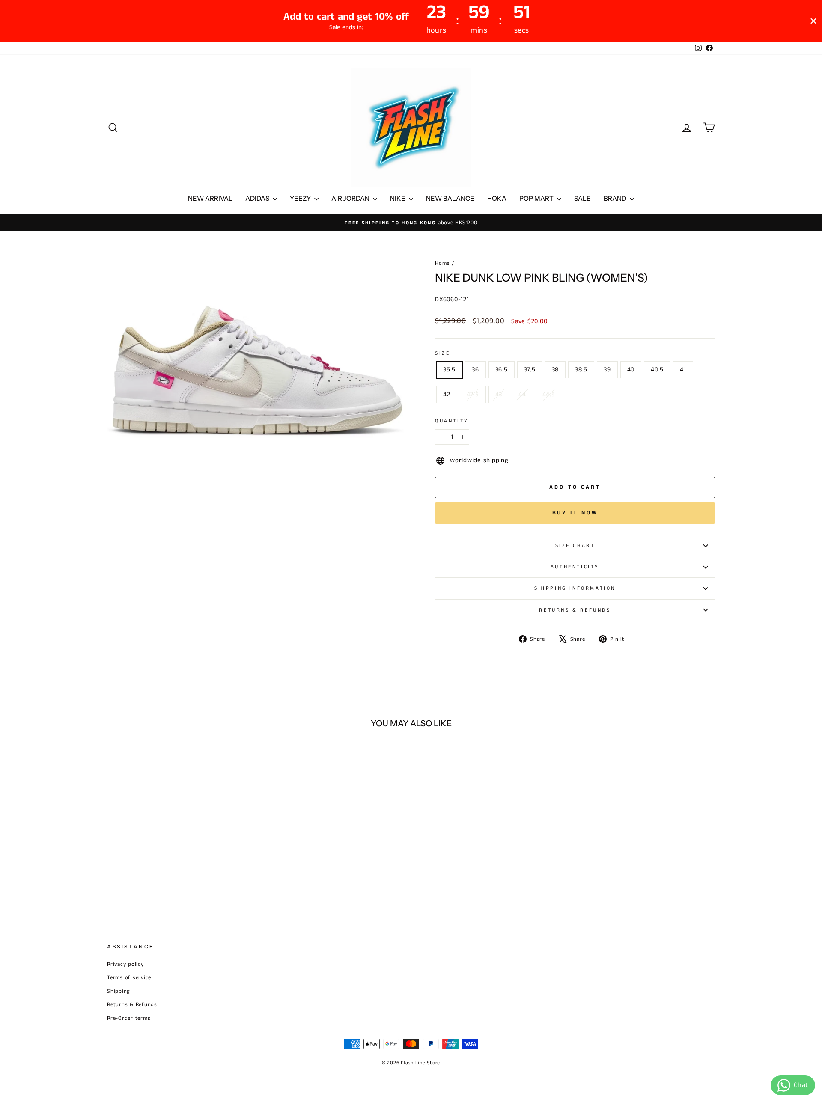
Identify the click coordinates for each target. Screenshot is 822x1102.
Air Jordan (351, 198)
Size (442, 353)
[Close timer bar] (813, 21)
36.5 (501, 369)
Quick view (180, 836)
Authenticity (575, 566)
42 (446, 394)
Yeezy (301, 198)
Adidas (258, 198)
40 (631, 369)
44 (522, 394)
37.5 (530, 369)
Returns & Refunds (575, 610)
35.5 (449, 369)
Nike (398, 198)
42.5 (473, 394)
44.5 (548, 394)
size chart (575, 545)
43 (499, 394)
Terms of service (129, 977)
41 (683, 369)
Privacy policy (125, 964)
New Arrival (210, 198)
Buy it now (575, 513)
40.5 (657, 369)
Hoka (496, 198)
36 (475, 369)
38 (555, 369)
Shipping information (575, 588)
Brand (616, 198)
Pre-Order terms (128, 1018)
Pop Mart (537, 198)
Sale (582, 198)
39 (607, 369)
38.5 (581, 369)
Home (442, 263)
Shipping (118, 991)
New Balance (450, 198)
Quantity (452, 421)
